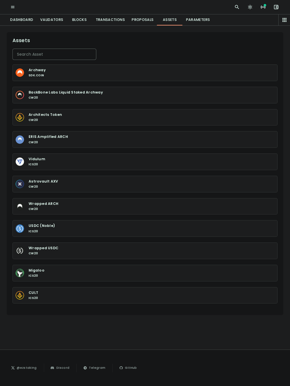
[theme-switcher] (250, 7)
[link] (24, 368)
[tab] (22, 19)
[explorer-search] (237, 7)
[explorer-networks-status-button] (263, 7)
